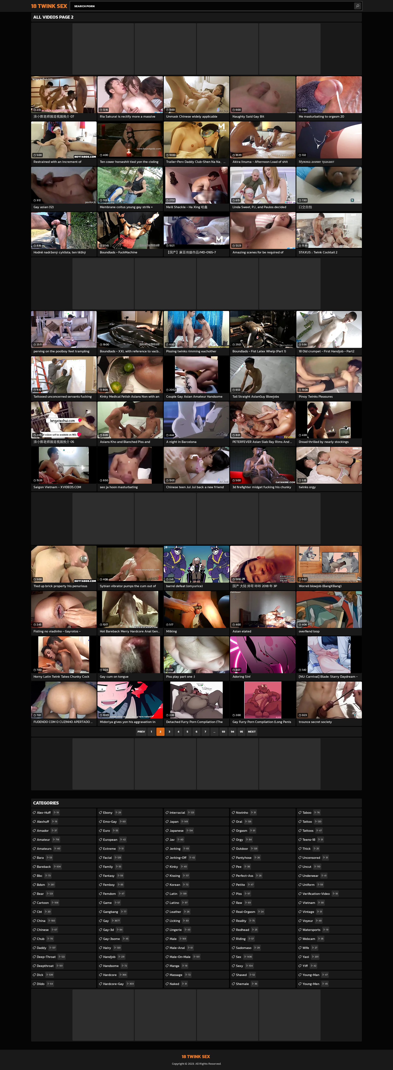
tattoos (312, 830)
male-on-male (185, 956)
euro (110, 830)
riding (245, 938)
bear (45, 893)
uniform (313, 884)
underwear (314, 875)
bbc (44, 875)
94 (232, 732)
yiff (309, 965)
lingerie (180, 929)
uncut (311, 866)
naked (178, 983)
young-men (315, 983)
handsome (115, 965)
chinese (47, 929)
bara (44, 857)
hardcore (114, 974)
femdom (113, 893)
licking (179, 920)
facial (112, 857)
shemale (246, 983)
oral (243, 821)
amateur (48, 839)
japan (179, 821)
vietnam (313, 902)
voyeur (312, 920)
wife (310, 947)
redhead (246, 929)
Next (252, 732)
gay (111, 920)
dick (45, 974)
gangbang (114, 911)
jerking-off (182, 857)
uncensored (315, 857)
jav (176, 839)
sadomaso (248, 947)
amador (47, 830)
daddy (46, 947)
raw (243, 902)
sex (244, 956)
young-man (315, 974)
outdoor (246, 848)
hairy (112, 947)
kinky (178, 866)
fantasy (113, 875)
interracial (182, 812)
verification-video (320, 893)
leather (180, 911)
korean (179, 884)
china (46, 920)
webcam (313, 938)
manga (178, 965)
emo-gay (114, 821)
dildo (45, 983)
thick (311, 848)
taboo (311, 812)
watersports (315, 929)
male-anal (181, 947)
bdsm (45, 884)
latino (178, 902)
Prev (141, 732)
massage (180, 974)
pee (243, 866)
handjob (113, 956)
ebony (112, 812)
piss (243, 893)
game (111, 902)
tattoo (312, 821)
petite (244, 884)
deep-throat (51, 956)
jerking (179, 848)
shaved (245, 974)
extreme (113, 848)
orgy (244, 839)
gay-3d (112, 929)
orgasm (245, 830)
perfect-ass (249, 875)
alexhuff (47, 821)
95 (241, 732)
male (178, 938)
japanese (181, 830)
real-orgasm (250, 911)
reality (245, 920)
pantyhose (248, 857)
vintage (312, 911)
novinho (246, 812)
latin (178, 893)
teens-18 (313, 839)
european (114, 839)
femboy (113, 884)
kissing (179, 875)
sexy (244, 965)
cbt (44, 911)
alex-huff (48, 812)
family (112, 866)
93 (223, 732)
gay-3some (115, 938)
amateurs (48, 848)
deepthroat (50, 965)
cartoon (47, 902)
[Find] (357, 5)
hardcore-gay (118, 983)
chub (45, 938)
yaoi (310, 956)
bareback (49, 866)
